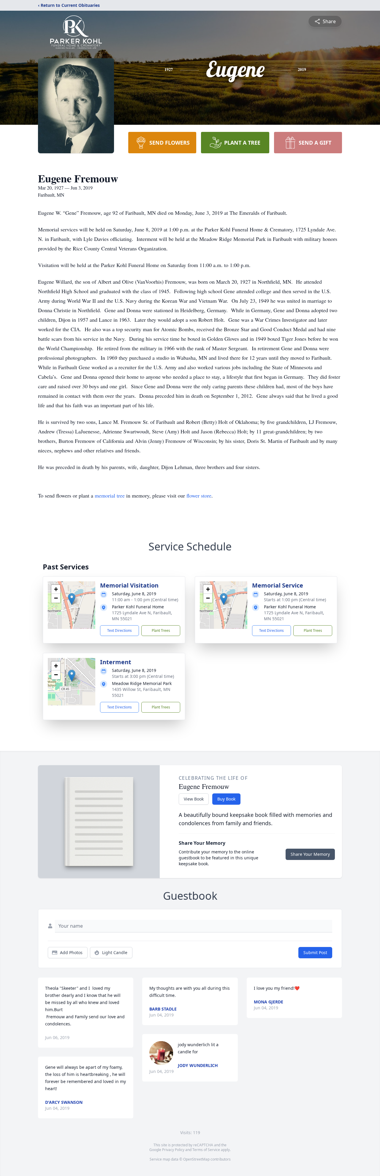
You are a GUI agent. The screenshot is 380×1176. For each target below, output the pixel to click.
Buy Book (226, 799)
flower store (198, 495)
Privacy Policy (173, 1149)
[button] (71, 599)
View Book (194, 799)
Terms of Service (206, 1149)
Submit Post (315, 952)
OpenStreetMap (196, 1159)
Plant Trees (161, 630)
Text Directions (119, 630)
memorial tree (110, 495)
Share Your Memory (310, 854)
